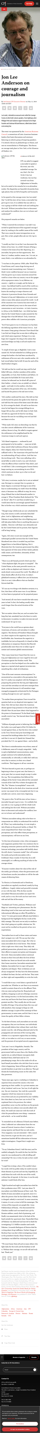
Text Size (7, 1336)
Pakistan (24, 1313)
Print (6, 1329)
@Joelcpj (14, 1296)
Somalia (3, 1316)
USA (9, 1316)
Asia (25, 1309)
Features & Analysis (7, 1313)
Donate (33, 1357)
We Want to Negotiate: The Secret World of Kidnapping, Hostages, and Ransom (18, 1292)
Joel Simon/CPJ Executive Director (14, 102)
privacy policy (11, 1419)
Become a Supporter (19, 1357)
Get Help (29, 4)
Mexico (18, 1313)
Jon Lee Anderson (7, 1325)
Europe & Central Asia (16, 1311)
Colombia (4, 1311)
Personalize (20, 1424)
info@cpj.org (5, 1405)
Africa (13, 1309)
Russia (31, 1313)
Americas (19, 1309)
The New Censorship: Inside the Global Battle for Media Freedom (20, 1288)
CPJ (4, 9)
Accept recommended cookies (19, 1429)
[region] (20, 1419)
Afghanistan (5, 1309)
